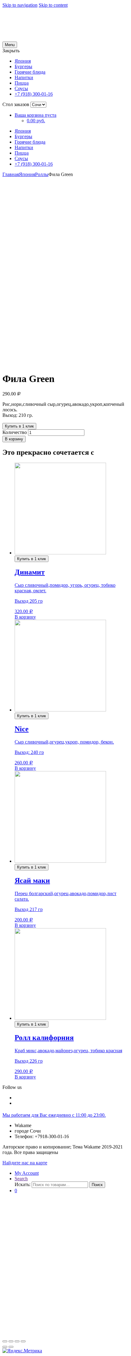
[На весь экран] (17, 1341)
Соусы (21, 88)
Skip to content (53, 5)
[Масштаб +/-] (23, 1341)
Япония (23, 61)
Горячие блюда (30, 72)
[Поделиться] (11, 1341)
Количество (14, 432)
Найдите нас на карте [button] (24, 1162)
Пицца (22, 83)
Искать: (22, 1184)
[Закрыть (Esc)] (4, 1341)
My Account (27, 1173)
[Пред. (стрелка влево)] (4, 1347)
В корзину (14, 439)
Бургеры (23, 66)
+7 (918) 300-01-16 (34, 94)
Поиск (97, 1184)
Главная (10, 174)
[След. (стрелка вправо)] (11, 1347)
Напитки (24, 77)
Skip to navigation (19, 5)
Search (21, 1178)
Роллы (41, 174)
